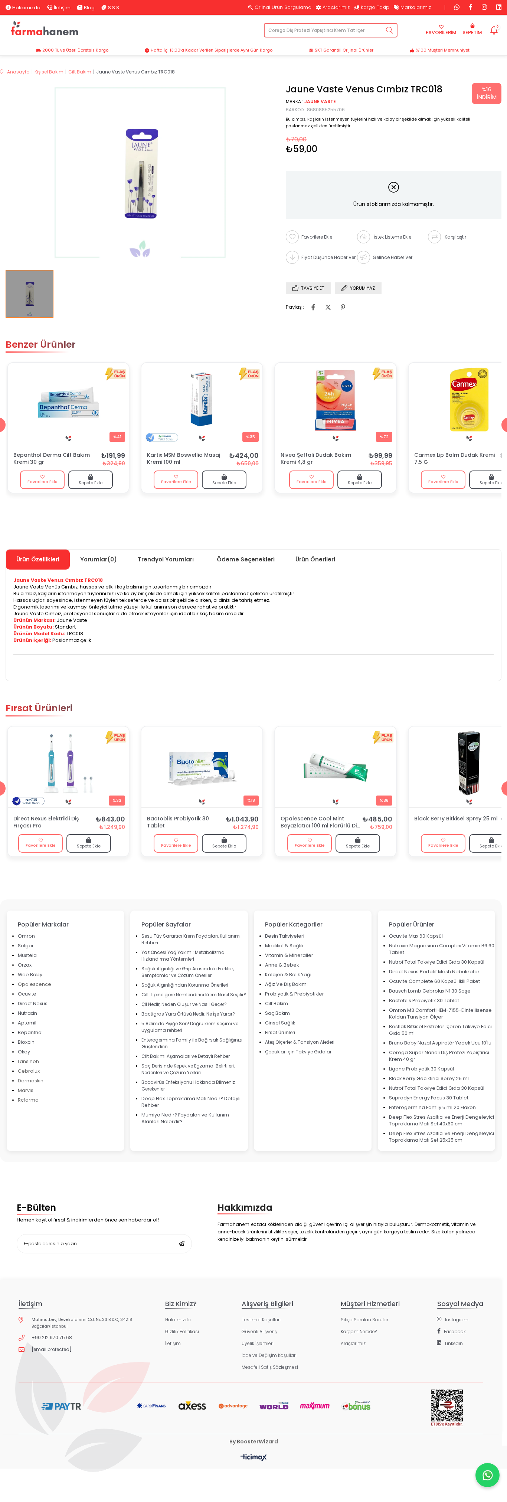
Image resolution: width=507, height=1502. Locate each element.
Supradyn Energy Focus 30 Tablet (428, 1098)
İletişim (62, 7)
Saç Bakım (277, 1013)
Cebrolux (29, 1071)
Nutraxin (27, 1013)
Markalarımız (415, 7)
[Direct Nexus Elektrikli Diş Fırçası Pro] (68, 767)
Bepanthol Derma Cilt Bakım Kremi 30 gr (51, 459)
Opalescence (34, 984)
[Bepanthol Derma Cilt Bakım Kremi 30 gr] (68, 403)
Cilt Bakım (276, 1003)
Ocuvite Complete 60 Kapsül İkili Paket (434, 981)
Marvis (25, 1090)
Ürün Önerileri (315, 559)
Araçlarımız (336, 7)
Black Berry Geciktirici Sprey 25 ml (429, 1078)
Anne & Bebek (282, 965)
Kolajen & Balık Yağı (288, 974)
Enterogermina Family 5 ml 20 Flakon (432, 1107)
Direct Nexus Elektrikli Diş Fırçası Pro (46, 822)
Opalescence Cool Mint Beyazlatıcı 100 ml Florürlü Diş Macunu (320, 822)
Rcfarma (28, 1100)
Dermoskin (30, 1081)
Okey (24, 1052)
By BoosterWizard (253, 1441)
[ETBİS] (446, 1413)
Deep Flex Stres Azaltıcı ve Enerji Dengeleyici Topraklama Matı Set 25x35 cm (441, 1136)
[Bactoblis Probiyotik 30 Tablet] (201, 767)
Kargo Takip (375, 7)
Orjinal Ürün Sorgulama (283, 7)
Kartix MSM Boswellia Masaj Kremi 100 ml (183, 459)
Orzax (25, 965)
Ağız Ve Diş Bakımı (286, 984)
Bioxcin (26, 1042)
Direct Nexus (33, 1003)
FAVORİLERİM (441, 32)
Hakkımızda (26, 7)
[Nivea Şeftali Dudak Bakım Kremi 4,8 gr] (335, 403)
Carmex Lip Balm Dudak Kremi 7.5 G (454, 459)
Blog (89, 7)
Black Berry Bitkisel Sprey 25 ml (456, 818)
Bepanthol (30, 1032)
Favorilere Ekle (42, 482)
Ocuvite (27, 994)
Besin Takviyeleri (284, 936)
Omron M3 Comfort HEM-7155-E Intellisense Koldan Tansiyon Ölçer (440, 1013)
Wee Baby (30, 974)
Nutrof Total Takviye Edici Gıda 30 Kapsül (436, 962)
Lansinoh (28, 1061)
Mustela (27, 955)
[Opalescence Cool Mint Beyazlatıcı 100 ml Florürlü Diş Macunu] (335, 767)
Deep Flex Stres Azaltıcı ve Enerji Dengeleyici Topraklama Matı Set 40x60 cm (441, 1120)
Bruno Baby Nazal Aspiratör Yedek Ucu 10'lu (440, 1043)
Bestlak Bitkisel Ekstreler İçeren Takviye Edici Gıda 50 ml (440, 1029)
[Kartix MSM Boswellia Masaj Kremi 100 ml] (201, 403)
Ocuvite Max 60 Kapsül (416, 936)
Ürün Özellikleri (37, 559)
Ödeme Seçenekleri (246, 559)
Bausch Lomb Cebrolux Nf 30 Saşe (430, 991)
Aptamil (27, 1023)
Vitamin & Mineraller (289, 955)
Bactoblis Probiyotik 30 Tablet (178, 822)
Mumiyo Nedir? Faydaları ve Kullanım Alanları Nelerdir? (185, 1118)
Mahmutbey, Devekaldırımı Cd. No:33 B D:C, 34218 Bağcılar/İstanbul (82, 1322)
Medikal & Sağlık (284, 945)
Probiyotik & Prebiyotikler (294, 994)
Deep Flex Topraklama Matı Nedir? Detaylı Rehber (191, 1101)
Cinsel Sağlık (280, 1023)
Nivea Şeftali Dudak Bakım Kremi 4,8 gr (316, 459)
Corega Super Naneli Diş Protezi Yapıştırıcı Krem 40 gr (439, 1055)
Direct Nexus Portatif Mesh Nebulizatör (434, 971)
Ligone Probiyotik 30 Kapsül (421, 1069)
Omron (26, 936)
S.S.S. (114, 7)
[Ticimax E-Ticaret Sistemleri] (254, 1458)
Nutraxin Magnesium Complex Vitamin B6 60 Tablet (441, 948)
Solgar (26, 945)
